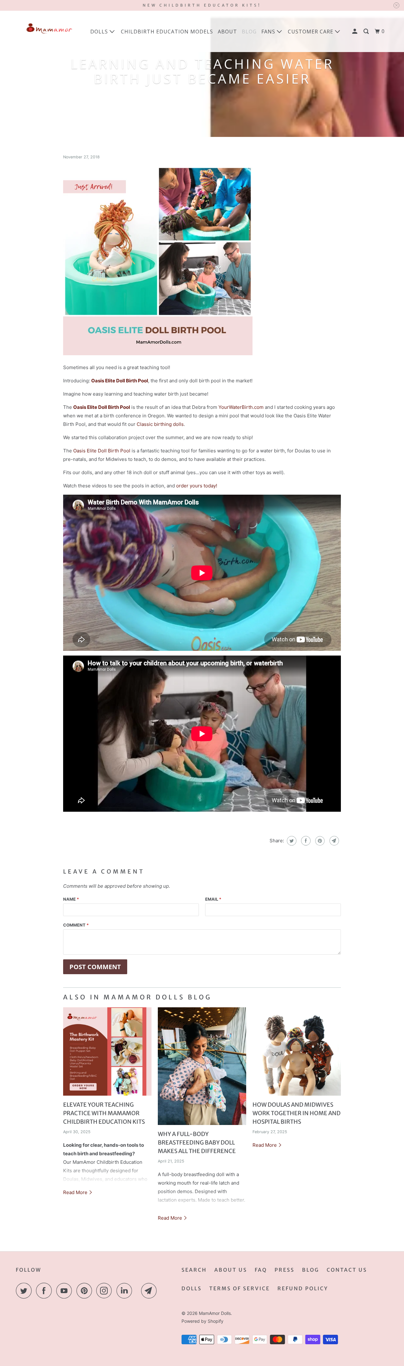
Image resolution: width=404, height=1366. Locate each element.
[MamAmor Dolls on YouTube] (65, 1290)
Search (194, 1270)
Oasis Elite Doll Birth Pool (102, 451)
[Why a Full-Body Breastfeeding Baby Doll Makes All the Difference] (202, 1066)
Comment (76, 924)
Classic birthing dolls (160, 424)
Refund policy (302, 1288)
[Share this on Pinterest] (319, 840)
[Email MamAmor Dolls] (150, 1290)
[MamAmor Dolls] (48, 31)
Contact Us (347, 1270)
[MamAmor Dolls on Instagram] (105, 1290)
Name (71, 899)
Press (284, 1270)
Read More (76, 1192)
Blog (310, 1270)
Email (213, 899)
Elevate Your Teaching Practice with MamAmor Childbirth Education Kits (104, 1113)
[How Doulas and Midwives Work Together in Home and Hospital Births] (296, 1051)
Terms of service (239, 1288)
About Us (230, 1270)
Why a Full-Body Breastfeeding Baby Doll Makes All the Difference (197, 1142)
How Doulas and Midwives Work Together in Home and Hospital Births (296, 1113)
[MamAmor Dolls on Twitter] (25, 1290)
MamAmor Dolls (215, 1313)
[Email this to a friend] (333, 840)
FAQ (261, 1270)
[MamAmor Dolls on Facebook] (45, 1290)
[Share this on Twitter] (290, 840)
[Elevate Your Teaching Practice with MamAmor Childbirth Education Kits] (107, 1051)
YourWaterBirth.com (241, 407)
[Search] (366, 31)
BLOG (249, 31)
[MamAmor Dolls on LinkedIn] (125, 1290)
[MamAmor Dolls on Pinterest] (85, 1290)
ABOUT (227, 31)
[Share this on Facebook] (305, 840)
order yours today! (196, 486)
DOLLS (191, 1288)
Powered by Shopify (202, 1321)
